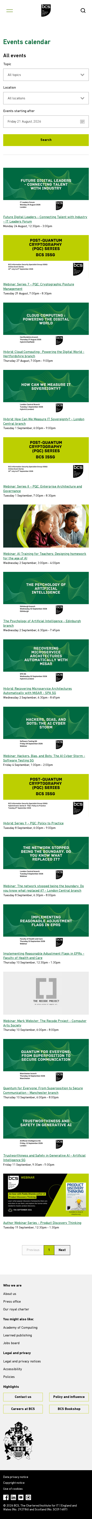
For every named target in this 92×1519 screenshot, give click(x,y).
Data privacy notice (15, 1477)
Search (46, 140)
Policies (9, 1377)
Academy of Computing (20, 1328)
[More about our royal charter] (18, 1441)
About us (9, 1294)
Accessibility (12, 1369)
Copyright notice (14, 1483)
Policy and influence (69, 1397)
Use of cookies (13, 1489)
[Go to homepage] (46, 10)
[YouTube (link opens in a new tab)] (21, 1497)
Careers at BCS (23, 1409)
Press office (12, 1302)
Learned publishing (17, 1335)
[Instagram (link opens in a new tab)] (28, 1497)
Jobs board (11, 1343)
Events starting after (19, 111)
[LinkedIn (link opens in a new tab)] (13, 1497)
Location (9, 87)
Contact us (23, 1397)
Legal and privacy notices (22, 1361)
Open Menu (9, 10)
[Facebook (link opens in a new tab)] (6, 1497)
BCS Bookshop (69, 1409)
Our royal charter (16, 1309)
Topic (7, 64)
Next (62, 1250)
